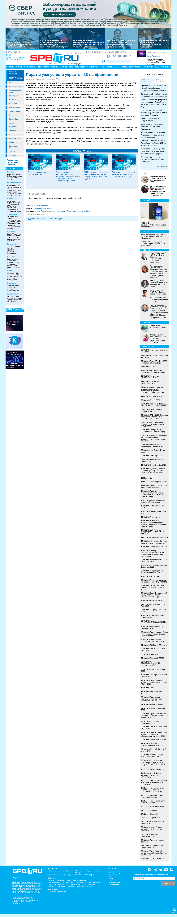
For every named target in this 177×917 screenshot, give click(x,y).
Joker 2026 (154, 688)
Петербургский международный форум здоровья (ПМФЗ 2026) (154, 682)
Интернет (12, 82)
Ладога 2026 (155, 400)
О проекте (16, 878)
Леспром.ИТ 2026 (157, 658)
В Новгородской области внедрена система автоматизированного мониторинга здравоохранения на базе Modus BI (15, 190)
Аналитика (20, 67)
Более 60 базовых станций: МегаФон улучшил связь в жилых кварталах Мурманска (14, 237)
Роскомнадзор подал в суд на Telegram (38, 173)
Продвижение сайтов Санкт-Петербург (12, 162)
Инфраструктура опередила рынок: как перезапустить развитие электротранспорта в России (152, 390)
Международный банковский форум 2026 (152, 572)
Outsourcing (13, 119)
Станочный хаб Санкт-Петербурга (154, 728)
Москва (111, 871)
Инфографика (147, 67)
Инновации (13, 142)
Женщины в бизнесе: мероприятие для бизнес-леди (154, 542)
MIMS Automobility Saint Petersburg (154, 356)
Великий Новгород (14, 183)
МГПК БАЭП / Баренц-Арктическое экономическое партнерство (154, 782)
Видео (124, 67)
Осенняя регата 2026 (158, 482)
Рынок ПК (12, 100)
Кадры (11, 123)
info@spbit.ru (17, 903)
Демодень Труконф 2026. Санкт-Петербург (153, 755)
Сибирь (111, 878)
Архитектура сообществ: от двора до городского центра (150, 664)
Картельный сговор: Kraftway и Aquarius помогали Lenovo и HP (55, 198)
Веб (89, 882)
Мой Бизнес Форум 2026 (153, 451)
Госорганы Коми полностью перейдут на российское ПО (13, 288)
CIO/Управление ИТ (15, 147)
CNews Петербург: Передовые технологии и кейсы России (153, 587)
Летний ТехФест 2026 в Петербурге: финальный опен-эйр (154, 405)
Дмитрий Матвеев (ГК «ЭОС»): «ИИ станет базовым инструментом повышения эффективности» (121, 43)
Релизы (117, 67)
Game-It (153, 478)
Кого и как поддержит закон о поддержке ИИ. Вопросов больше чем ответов (156, 61)
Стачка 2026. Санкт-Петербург (153, 650)
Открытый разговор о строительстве (154, 616)
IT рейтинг (91, 67)
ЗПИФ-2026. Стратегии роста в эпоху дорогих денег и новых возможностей (154, 417)
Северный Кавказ (115, 884)
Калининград (12, 214)
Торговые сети (14, 107)
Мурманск (11, 232)
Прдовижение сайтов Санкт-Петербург (44, 218)
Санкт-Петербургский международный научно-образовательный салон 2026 (154, 734)
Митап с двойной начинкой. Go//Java (152, 377)
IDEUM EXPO (155, 576)
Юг (110, 880)
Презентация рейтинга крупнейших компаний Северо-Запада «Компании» (154, 634)
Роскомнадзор (46, 211)
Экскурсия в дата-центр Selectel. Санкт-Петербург (154, 371)
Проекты (54, 67)
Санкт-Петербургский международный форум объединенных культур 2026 (154, 595)
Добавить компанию (154, 74)
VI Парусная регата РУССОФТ (153, 605)
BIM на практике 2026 (158, 547)
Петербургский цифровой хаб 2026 (151, 410)
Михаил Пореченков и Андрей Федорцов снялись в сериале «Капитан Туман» (153, 135)
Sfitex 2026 (154, 814)
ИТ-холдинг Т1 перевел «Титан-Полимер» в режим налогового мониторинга (14, 276)
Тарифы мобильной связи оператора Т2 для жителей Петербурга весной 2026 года (158, 338)
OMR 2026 (154, 654)
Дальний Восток (114, 882)
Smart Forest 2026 (157, 807)
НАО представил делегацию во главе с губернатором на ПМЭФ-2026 (14, 298)
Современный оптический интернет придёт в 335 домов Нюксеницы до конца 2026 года (14, 263)
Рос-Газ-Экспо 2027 (158, 859)
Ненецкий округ (13, 294)
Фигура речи (53, 875)
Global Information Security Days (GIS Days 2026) (152, 640)
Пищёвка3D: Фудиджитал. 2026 (150, 835)
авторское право (59, 211)
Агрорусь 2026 (155, 517)
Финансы (12, 131)
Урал (110, 877)
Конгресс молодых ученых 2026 (153, 822)
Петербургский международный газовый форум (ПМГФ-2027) (153, 853)
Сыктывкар (11, 283)
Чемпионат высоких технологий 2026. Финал (153, 501)
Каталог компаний (163, 67)
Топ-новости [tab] (159, 80)
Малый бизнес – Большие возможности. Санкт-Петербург (153, 829)
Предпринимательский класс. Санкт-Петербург (154, 486)
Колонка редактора (156, 53)
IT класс (63, 67)
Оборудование (14, 111)
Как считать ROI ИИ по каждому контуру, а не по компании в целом (19, 44)
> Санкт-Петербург (73, 64)
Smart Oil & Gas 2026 (158, 465)
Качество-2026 (156, 601)
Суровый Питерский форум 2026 (153, 750)
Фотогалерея (134, 67)
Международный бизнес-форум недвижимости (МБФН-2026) (152, 424)
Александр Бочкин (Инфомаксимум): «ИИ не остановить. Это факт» (159, 283)
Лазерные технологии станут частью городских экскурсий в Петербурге (152, 159)
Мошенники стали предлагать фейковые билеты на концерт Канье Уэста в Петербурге (153, 151)
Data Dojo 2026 (156, 456)
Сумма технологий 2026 (153, 709)
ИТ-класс (144, 174)
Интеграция (13, 96)
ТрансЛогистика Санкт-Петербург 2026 (154, 560)
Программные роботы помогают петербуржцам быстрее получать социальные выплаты (153, 88)
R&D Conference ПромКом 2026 (152, 627)
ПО (10, 115)
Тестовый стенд (104, 67)
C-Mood (153, 367)
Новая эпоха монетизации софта (158, 326)
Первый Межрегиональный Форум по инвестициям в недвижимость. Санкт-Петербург (153, 494)
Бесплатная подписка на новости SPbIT (151, 875)
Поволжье (112, 875)
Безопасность (14, 138)
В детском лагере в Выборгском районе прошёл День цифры (14, 176)
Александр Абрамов (45, 80)
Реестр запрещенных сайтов (78, 211)
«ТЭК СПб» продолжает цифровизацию (150, 120)
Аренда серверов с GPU (57, 892)
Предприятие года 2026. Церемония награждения (153, 622)
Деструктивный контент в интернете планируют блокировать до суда (123, 174)
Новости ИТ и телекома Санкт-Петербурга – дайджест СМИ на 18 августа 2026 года (153, 143)
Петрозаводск (12, 244)
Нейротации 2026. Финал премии (153, 460)
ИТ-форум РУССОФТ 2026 (153, 611)
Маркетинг (13, 103)
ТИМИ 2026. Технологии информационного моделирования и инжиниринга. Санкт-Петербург (153, 523)
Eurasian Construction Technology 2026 (154, 566)
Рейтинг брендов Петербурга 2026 (152, 382)
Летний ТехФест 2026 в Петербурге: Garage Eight (154, 362)
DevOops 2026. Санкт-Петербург (154, 676)
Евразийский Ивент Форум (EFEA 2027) (153, 846)
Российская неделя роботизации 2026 (153, 802)
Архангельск (12, 199)
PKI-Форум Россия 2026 (152, 507)
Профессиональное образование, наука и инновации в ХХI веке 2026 (154, 715)
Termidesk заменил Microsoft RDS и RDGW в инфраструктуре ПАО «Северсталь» (154, 43)
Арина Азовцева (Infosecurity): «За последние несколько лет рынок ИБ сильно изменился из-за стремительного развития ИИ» (158, 271)
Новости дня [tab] (145, 80)
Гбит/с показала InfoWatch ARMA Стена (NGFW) (16, 58)
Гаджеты (12, 151)
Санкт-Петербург (115, 873)
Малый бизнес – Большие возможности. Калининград (152, 775)
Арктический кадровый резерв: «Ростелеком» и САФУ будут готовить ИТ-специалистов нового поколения (14, 206)
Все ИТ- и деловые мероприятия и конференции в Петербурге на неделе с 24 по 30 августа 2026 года (88, 43)
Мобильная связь (15, 86)
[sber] (88, 14)
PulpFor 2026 (155, 818)
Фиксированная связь (15, 91)
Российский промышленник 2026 (150, 722)
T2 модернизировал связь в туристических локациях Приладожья (14, 250)
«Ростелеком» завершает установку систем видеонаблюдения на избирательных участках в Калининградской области (14, 222)
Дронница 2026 (156, 396)
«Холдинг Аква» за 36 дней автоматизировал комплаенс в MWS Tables (153, 243)
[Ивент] (14, 323)
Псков (9, 271)
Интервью (31, 67)
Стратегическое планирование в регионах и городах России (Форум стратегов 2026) (154, 763)
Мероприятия (43, 67)
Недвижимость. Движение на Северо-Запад (152, 445)
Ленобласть (11, 172)
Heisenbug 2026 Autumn (152, 692)
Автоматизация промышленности (16, 78)
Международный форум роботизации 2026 (152, 796)
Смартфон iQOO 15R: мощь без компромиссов (153, 225)
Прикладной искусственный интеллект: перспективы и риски (151, 699)
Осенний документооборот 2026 (150, 744)
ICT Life (76, 873)
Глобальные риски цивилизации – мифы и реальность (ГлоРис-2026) (152, 790)
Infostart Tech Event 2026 (153, 670)
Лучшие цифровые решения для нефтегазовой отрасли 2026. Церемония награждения (153, 471)
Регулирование (14, 127)
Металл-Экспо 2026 (158, 769)
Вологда (10, 257)
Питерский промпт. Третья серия (153, 841)
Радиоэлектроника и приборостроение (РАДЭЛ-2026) (154, 581)
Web (10, 134)
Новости (10, 67)
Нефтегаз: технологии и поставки (154, 351)
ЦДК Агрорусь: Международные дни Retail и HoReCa (152, 532)
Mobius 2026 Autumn (158, 705)
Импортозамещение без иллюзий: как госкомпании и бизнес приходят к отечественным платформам (54, 43)
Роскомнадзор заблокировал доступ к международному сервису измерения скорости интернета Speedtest (68, 176)
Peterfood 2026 (156, 810)
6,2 (8, 55)
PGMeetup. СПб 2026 (158, 645)
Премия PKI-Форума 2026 (153, 512)
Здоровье (12, 155)
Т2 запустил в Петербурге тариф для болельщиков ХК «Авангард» (154, 95)
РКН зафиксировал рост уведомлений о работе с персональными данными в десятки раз (95, 175)
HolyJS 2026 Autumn (158, 740)
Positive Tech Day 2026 (159, 537)
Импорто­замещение (13, 72)
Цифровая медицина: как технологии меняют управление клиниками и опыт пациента (154, 438)
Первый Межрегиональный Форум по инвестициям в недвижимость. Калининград (153, 553)
